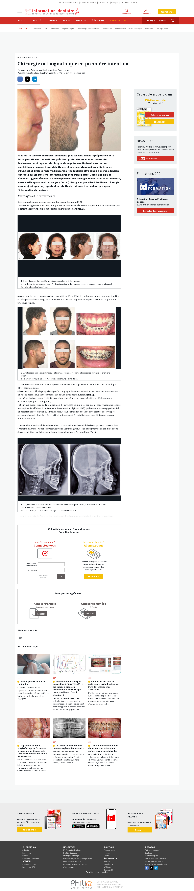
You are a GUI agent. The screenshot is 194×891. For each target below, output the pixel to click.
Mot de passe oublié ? (43, 576)
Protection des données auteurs (157, 864)
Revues (21, 20)
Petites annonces (29, 864)
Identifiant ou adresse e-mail (31, 564)
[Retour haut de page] (189, 883)
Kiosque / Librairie (156, 20)
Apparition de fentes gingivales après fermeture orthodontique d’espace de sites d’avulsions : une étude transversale (32, 751)
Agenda (107, 861)
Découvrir (140, 830)
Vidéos (66, 20)
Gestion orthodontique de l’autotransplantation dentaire (68, 747)
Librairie (107, 856)
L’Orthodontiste (69, 867)
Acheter (90, 613)
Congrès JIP (108, 870)
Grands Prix (108, 864)
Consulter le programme (155, 210)
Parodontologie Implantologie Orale (77, 858)
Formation (52, 20)
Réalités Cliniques (70, 853)
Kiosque (107, 853)
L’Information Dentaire (72, 850)
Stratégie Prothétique (71, 856)
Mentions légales (151, 856)
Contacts (148, 853)
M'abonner (93, 576)
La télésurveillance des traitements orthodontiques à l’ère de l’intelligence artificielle (103, 685)
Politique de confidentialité (155, 858)
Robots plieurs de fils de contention (31, 683)
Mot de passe (32, 570)
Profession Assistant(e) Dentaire (75, 864)
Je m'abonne (167, 11)
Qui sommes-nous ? (152, 850)
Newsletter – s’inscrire (30, 858)
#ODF (19, 638)
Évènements (98, 20)
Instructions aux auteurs (154, 861)
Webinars (107, 867)
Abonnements (109, 850)
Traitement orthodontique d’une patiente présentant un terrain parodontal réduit (103, 748)
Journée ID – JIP (118, 20)
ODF (35, 57)
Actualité (35, 20)
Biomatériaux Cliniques (72, 861)
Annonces (81, 20)
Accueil (18, 57)
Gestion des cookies (97, 872)
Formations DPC (28, 867)
